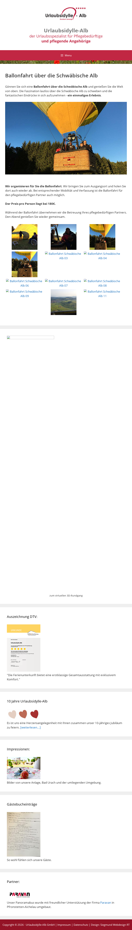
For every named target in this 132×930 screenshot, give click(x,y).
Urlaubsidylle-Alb (66, 30)
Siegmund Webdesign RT (115, 924)
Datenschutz (81, 924)
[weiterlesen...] (30, 727)
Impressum (64, 924)
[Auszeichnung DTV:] (23, 671)
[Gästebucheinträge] (23, 855)
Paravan (105, 902)
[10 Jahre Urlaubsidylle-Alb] (23, 719)
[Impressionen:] (23, 778)
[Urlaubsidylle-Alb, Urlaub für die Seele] (66, 15)
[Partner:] (20, 898)
